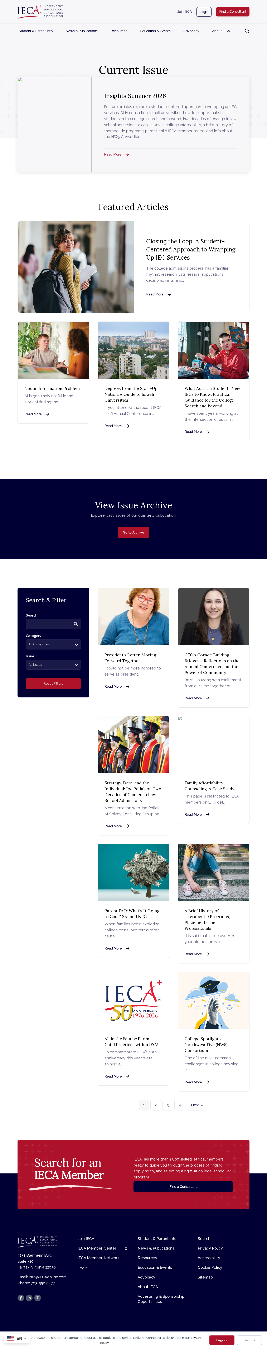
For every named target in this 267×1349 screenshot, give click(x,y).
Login (204, 12)
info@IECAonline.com (48, 1277)
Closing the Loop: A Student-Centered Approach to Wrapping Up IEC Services (191, 249)
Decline (249, 1340)
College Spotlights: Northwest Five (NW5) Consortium (206, 1044)
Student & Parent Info (36, 31)
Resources (119, 31)
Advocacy (191, 31)
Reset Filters (53, 684)
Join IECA (185, 12)
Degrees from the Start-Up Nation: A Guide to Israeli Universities (131, 394)
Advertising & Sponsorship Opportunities (161, 1299)
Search (204, 1238)
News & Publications (82, 31)
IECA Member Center (97, 1248)
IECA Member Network (98, 1258)
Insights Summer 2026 (135, 96)
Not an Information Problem (52, 388)
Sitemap (205, 1277)
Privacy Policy (210, 1248)
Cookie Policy (210, 1267)
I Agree (222, 1340)
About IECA (221, 31)
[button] (246, 30)
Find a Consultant (232, 12)
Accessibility (209, 1258)
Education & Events (155, 31)
